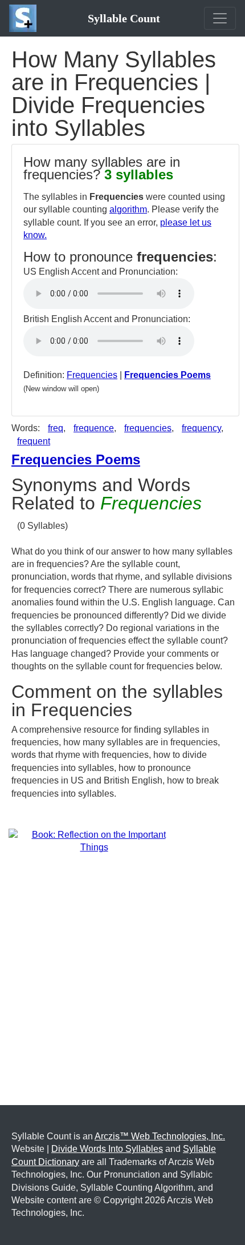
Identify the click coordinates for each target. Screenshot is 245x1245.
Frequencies (92, 375)
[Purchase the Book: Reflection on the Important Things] (94, 841)
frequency (201, 428)
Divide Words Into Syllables (107, 1149)
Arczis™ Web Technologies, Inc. (160, 1136)
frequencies (148, 428)
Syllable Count (124, 18)
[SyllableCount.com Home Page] (25, 18)
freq (55, 428)
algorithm (128, 209)
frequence (94, 428)
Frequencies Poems (167, 375)
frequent (33, 441)
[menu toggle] (220, 18)
